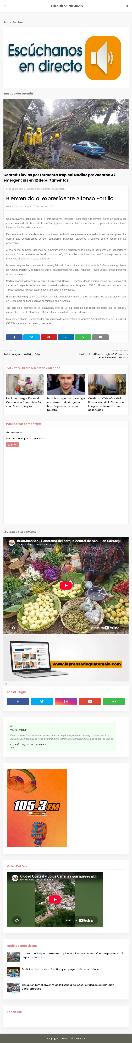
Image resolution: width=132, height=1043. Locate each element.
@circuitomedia (18, 729)
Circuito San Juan (67, 6)
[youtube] (90, 701)
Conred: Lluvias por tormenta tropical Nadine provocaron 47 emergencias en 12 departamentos (59, 177)
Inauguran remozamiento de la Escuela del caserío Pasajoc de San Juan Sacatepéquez (68, 987)
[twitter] (42, 701)
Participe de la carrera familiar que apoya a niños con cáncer (61, 969)
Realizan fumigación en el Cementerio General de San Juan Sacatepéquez (24, 402)
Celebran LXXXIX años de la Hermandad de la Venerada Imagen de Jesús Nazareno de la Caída (106, 404)
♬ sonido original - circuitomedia (28, 744)
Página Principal (14, 188)
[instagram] (66, 701)
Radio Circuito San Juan (20, 206)
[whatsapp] (114, 701)
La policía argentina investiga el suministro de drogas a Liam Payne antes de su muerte (66, 404)
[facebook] (18, 701)
